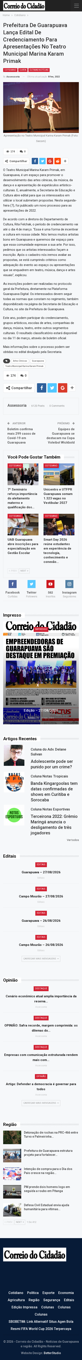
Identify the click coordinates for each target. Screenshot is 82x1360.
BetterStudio (52, 1353)
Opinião (41, 1076)
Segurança (51, 1300)
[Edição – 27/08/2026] (41, 673)
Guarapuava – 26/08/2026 (41, 921)
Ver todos (73, 840)
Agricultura (16, 1300)
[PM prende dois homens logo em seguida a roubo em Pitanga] (12, 1192)
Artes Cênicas (20, 361)
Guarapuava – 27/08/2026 (41, 872)
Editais (41, 864)
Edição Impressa (24, 1307)
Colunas (47, 1307)
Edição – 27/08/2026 (41, 710)
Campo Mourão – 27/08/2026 (41, 896)
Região (34, 1300)
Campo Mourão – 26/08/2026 (41, 945)
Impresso (41, 629)
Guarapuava (38, 361)
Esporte (48, 1293)
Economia (66, 1293)
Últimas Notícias (39, 70)
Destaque (41, 988)
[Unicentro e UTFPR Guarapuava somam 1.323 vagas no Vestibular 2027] (59, 474)
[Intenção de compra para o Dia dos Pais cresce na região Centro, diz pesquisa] (12, 1174)
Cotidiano (10, 70)
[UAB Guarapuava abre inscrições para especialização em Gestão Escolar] (23, 525)
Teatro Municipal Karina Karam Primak (24, 366)
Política (33, 1293)
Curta (23, 70)
